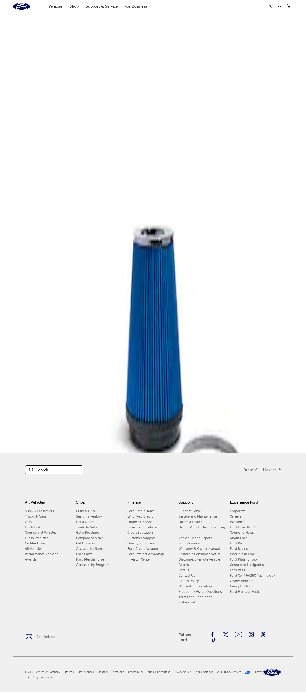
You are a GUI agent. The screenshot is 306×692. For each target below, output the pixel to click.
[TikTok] (213, 640)
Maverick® (272, 469)
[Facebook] (213, 634)
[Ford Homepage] (272, 672)
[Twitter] (225, 634)
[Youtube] (238, 634)
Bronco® (251, 469)
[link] (69, 672)
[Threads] (263, 634)
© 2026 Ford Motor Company (42, 672)
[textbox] (54, 470)
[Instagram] (251, 634)
